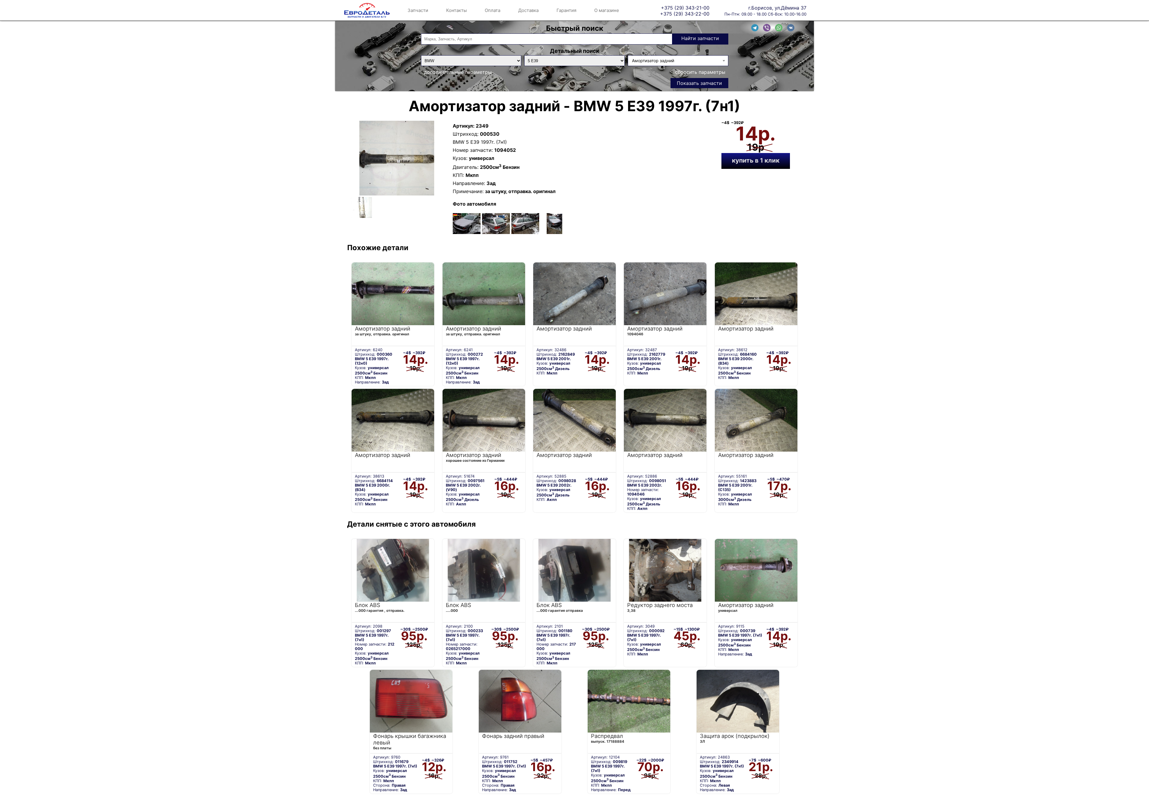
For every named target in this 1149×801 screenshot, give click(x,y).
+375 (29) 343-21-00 (685, 7)
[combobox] (678, 60)
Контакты (456, 10)
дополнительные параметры (458, 72)
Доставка (528, 10)
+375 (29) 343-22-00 (684, 13)
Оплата (492, 10)
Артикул (463, 126)
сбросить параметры (700, 72)
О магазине (606, 10)
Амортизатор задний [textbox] (653, 60)
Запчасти (418, 10)
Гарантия (566, 10)
